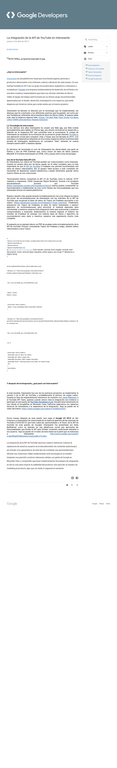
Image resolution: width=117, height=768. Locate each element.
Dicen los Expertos (94, 75)
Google (94, 504)
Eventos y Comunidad (96, 69)
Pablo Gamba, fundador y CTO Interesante (21, 250)
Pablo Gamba (13, 49)
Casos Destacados (95, 72)
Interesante (12, 78)
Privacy (101, 504)
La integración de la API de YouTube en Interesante (38, 37)
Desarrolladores (94, 65)
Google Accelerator (95, 79)
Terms (108, 504)
